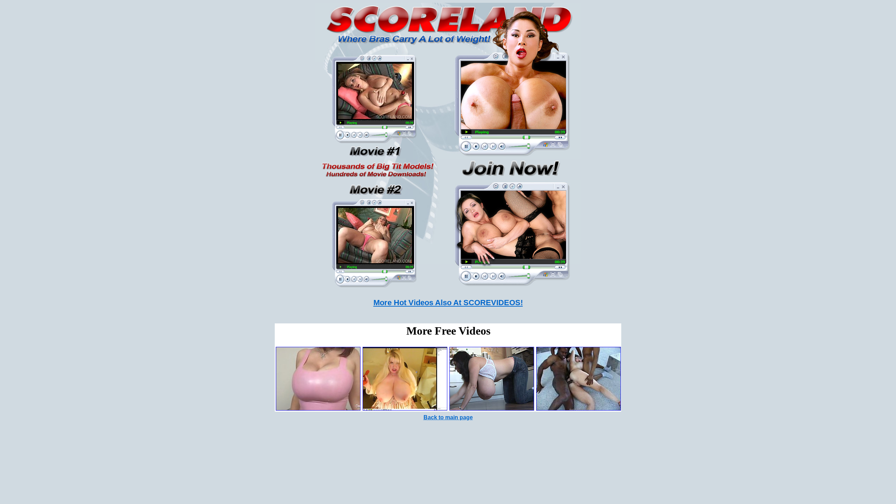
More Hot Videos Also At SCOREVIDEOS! (448, 302)
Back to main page (448, 417)
